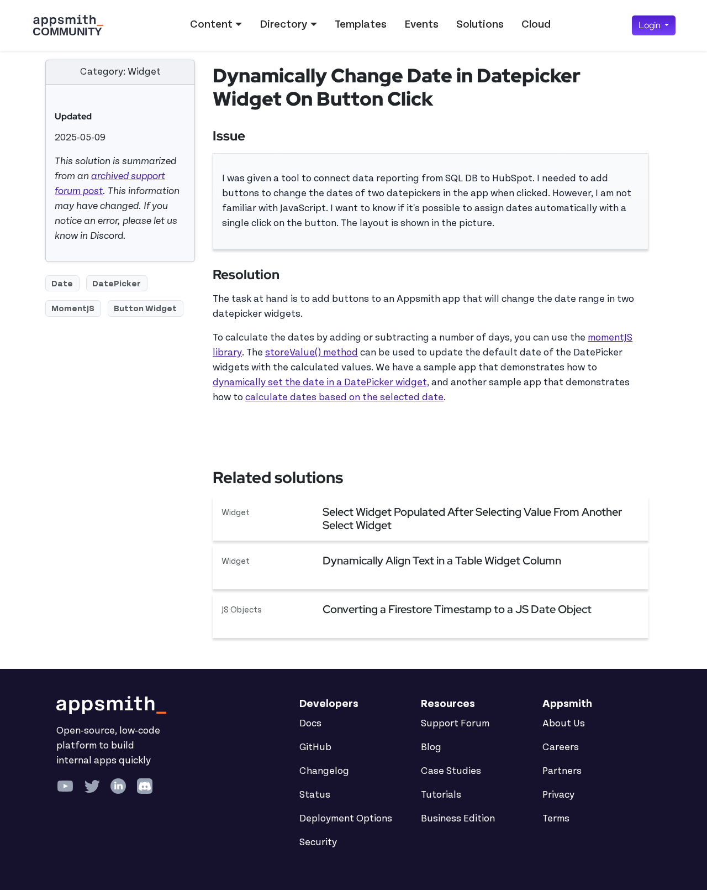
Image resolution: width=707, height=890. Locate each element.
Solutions (480, 24)
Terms (555, 819)
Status (314, 795)
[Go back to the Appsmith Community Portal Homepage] (68, 25)
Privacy (558, 795)
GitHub (315, 747)
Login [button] (650, 25)
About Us (563, 724)
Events (421, 24)
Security (318, 842)
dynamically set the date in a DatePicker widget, (321, 383)
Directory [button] (283, 24)
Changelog (324, 771)
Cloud (536, 24)
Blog (431, 747)
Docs (310, 724)
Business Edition (458, 819)
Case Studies (451, 771)
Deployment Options (345, 819)
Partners (562, 771)
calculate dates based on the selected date (344, 397)
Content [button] (211, 24)
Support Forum (455, 724)
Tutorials (441, 795)
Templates (361, 24)
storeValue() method (311, 353)
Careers (560, 747)
